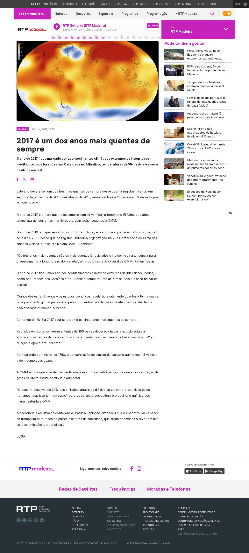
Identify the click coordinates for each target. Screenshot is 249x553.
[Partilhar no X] (24, 179)
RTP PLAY (112, 508)
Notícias (50, 4)
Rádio (105, 4)
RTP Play (121, 4)
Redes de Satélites (78, 489)
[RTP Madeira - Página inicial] (32, 13)
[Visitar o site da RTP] (35, 4)
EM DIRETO (113, 512)
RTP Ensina (182, 4)
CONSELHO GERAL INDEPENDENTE (196, 512)
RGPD (181, 529)
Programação (157, 13)
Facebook (19, 520)
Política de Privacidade (31, 543)
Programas (130, 13)
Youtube (36, 520)
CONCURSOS (114, 520)
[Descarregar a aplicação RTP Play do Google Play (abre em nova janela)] (214, 471)
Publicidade (108, 543)
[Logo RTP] (33, 509)
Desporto (69, 4)
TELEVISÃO (77, 516)
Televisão (89, 4)
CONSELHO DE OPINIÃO (190, 516)
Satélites (148, 529)
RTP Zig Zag (161, 4)
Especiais (106, 13)
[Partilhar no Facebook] (17, 179)
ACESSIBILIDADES (152, 525)
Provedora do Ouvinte (156, 520)
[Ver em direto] (32, 29)
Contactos (114, 529)
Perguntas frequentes (121, 525)
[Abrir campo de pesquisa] (212, 14)
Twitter (24, 520)
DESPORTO (78, 512)
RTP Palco (140, 4)
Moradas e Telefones (168, 489)
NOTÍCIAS (77, 508)
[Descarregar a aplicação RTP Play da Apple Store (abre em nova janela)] (193, 471)
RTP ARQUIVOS (80, 525)
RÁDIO (75, 520)
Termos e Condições (86, 543)
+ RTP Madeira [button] (186, 13)
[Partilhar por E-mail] (32, 179)
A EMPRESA (184, 508)
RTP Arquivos (206, 4)
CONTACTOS (149, 508)
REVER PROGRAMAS (118, 516)
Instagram (30, 520)
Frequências (122, 489)
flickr (42, 520)
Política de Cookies (59, 543)
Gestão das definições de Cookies (197, 533)
